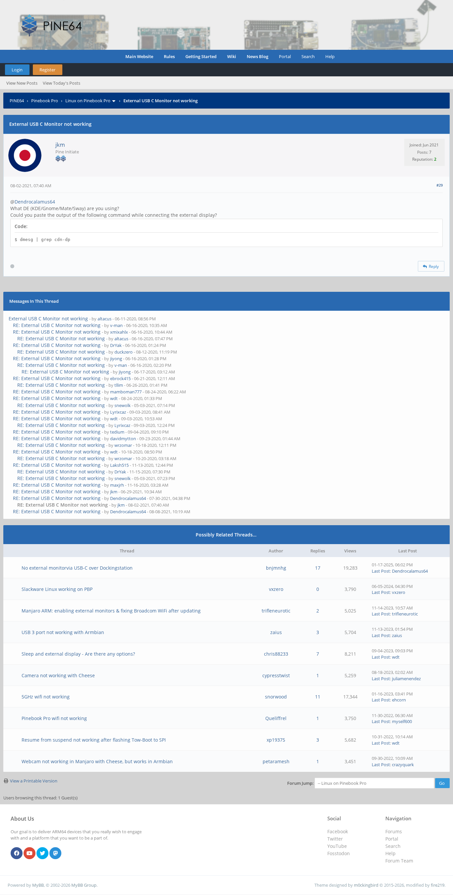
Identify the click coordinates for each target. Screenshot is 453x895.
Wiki (231, 56)
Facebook (337, 831)
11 (317, 696)
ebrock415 (120, 378)
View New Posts (21, 83)
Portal (285, 56)
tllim (118, 385)
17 (317, 568)
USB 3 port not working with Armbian (63, 632)
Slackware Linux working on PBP (57, 589)
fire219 (437, 885)
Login (17, 70)
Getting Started (201, 56)
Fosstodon (338, 853)
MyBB (38, 885)
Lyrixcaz (118, 412)
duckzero (123, 352)
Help (330, 56)
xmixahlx (119, 332)
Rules (169, 56)
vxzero (276, 589)
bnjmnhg (276, 568)
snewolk (122, 405)
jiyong (116, 359)
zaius (276, 632)
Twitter (335, 839)
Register (47, 70)
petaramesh (276, 761)
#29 (439, 185)
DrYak (116, 345)
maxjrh (117, 485)
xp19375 (276, 740)
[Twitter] (42, 853)
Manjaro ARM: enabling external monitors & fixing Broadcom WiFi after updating (111, 611)
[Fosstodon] (55, 853)
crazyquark (403, 765)
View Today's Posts (61, 83)
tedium (117, 432)
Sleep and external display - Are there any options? (78, 654)
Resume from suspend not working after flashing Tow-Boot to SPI (94, 740)
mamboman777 (126, 392)
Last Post (381, 571)
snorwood (276, 696)
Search (308, 56)
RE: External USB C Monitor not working (56, 325)
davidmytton (123, 439)
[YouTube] (29, 853)
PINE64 (17, 101)
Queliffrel (276, 718)
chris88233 (276, 654)
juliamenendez (406, 679)
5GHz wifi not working (46, 696)
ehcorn (399, 700)
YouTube (337, 846)
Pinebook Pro (44, 101)
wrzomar (123, 445)
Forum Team (399, 860)
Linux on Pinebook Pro (87, 101)
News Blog (257, 56)
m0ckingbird (366, 885)
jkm (60, 144)
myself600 (402, 721)
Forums (393, 831)
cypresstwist (276, 675)
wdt (114, 398)
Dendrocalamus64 (35, 202)
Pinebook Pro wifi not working (54, 718)
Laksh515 (119, 465)
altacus (104, 319)
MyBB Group (84, 885)
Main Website (139, 56)
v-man (116, 325)
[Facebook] (17, 853)
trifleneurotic (276, 611)
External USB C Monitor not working (48, 318)
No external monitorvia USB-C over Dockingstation (77, 568)
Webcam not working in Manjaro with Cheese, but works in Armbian (97, 761)
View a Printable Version (33, 781)
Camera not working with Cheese (58, 675)
